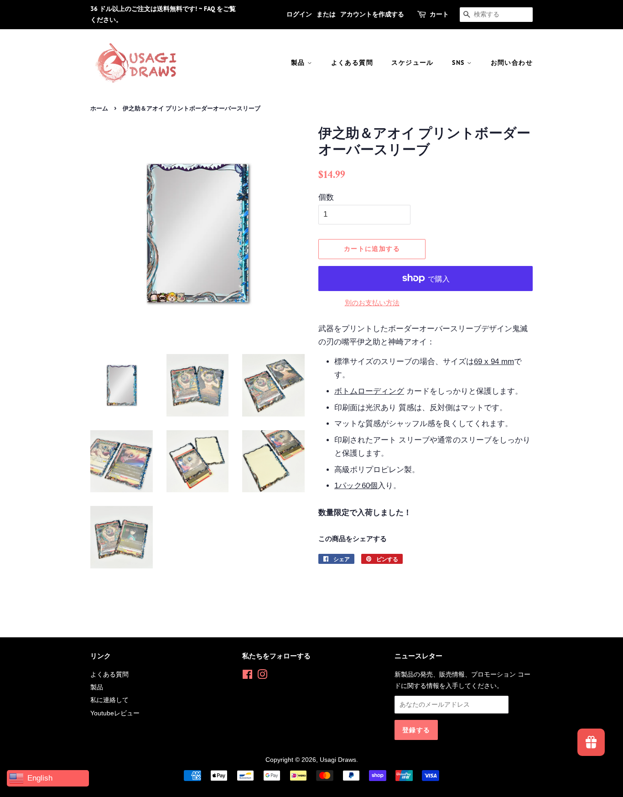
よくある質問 (352, 62)
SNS (459, 62)
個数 (326, 197)
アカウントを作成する (372, 14)
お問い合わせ (512, 62)
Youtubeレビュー (115, 713)
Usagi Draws (338, 759)
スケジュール (412, 62)
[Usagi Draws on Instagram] (262, 676)
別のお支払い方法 (372, 303)
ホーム (99, 108)
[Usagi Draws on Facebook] (247, 676)
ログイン (299, 14)
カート (439, 14)
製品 (299, 62)
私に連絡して (109, 699)
